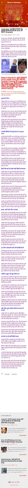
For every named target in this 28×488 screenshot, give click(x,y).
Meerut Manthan (14, 2)
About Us (19, 24)
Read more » (23, 435)
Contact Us (9, 24)
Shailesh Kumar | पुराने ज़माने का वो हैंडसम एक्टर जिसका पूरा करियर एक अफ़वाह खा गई (11, 461)
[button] (26, 29)
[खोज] (26, 3)
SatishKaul (14, 374)
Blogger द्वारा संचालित (15, 482)
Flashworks (12, 485)
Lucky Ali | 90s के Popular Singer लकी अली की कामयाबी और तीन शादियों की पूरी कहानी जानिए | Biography (12, 420)
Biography (7, 374)
